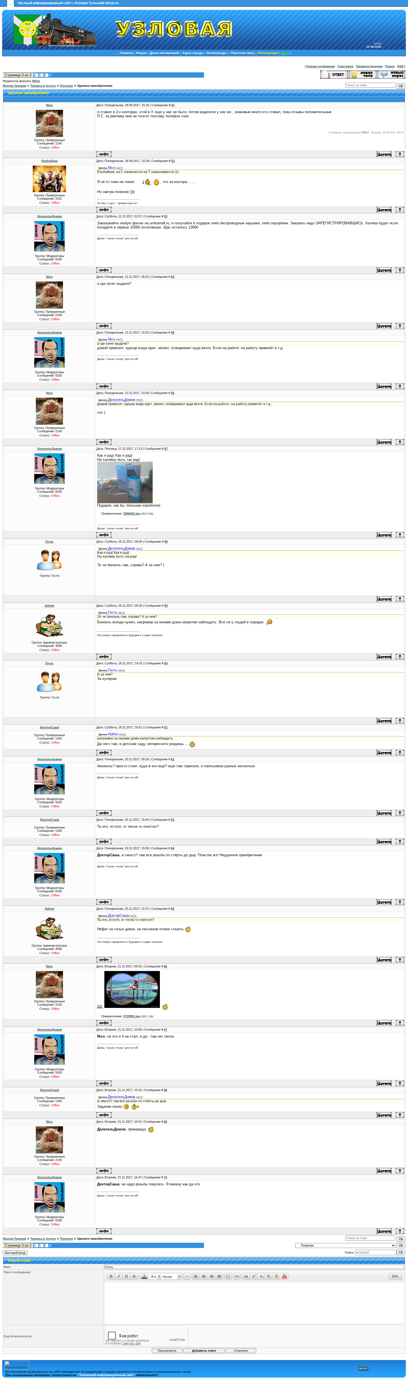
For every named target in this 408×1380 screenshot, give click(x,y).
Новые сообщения (320, 66)
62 (172, 759)
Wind (36, 81)
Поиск (390, 66)
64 (172, 848)
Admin (49, 605)
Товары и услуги (43, 85)
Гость (49, 541)
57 (166, 448)
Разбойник (49, 160)
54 (172, 276)
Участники (345, 66)
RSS (400, 66)
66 (165, 966)
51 (173, 105)
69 (165, 1121)
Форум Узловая (14, 85)
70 (165, 1177)
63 (172, 819)
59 (166, 605)
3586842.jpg (131, 513)
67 (165, 1029)
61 (166, 727)
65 (172, 908)
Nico (49, 105)
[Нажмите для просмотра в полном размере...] (125, 502)
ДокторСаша (49, 727)
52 (173, 160)
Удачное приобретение (94, 85)
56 (172, 393)
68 (165, 1090)
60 (166, 663)
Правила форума (369, 66)
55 (172, 332)
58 (166, 541)
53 (165, 216)
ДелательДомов (49, 216)
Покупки (66, 85)
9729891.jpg (131, 1016)
